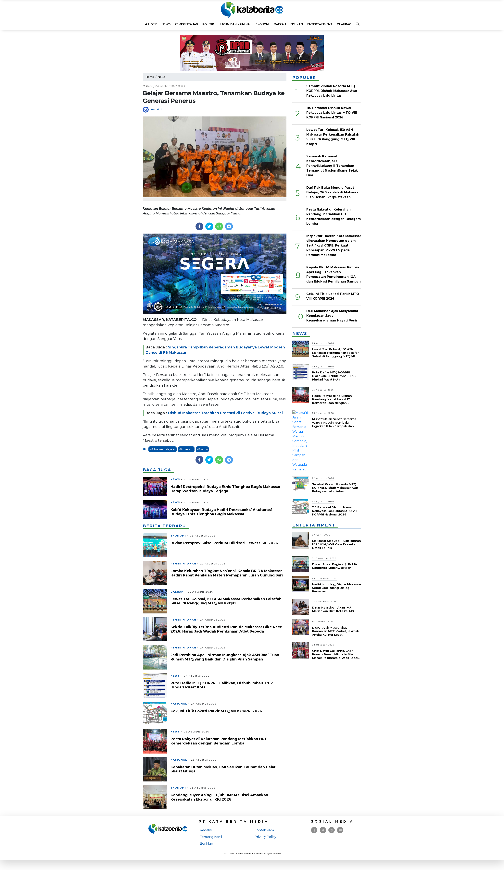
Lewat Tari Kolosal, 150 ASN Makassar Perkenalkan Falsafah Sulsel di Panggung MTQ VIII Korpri (226, 601)
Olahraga (345, 24)
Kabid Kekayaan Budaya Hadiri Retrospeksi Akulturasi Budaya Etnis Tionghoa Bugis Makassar (221, 512)
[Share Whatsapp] (219, 226)
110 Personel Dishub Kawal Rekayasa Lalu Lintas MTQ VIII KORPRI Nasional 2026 (331, 112)
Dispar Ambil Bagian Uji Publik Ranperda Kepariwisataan (335, 566)
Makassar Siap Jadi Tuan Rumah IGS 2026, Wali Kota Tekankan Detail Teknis (336, 544)
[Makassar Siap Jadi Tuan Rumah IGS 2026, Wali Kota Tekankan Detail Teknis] (300, 540)
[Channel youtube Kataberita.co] (340, 830)
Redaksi (156, 109)
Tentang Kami (211, 837)
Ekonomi (263, 24)
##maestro (186, 449)
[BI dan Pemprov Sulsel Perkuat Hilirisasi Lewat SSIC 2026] (155, 545)
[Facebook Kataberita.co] (314, 830)
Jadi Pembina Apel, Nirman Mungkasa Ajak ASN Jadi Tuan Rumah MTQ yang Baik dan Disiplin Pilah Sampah (224, 657)
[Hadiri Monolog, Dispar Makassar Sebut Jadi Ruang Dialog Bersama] (300, 583)
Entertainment (319, 24)
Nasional (178, 703)
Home (152, 24)
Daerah (280, 24)
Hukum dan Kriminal (235, 24)
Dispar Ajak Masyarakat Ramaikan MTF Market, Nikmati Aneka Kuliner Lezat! (335, 631)
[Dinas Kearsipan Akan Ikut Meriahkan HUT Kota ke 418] (300, 607)
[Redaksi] (147, 109)
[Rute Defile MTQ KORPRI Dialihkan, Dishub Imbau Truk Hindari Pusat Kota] (155, 685)
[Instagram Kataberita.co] (331, 830)
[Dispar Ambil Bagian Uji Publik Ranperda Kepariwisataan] (300, 563)
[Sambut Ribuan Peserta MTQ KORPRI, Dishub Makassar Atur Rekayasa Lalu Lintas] (300, 483)
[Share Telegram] (229, 226)
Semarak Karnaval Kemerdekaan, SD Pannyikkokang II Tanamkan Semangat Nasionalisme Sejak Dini (332, 165)
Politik (208, 24)
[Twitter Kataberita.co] (322, 830)
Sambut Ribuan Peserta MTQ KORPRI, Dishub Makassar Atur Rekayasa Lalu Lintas (331, 90)
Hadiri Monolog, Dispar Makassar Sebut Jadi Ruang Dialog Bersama (336, 587)
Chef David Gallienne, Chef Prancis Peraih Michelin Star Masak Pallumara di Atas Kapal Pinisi (335, 656)
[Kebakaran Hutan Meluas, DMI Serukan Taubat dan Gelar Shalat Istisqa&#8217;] (155, 769)
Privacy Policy (265, 837)
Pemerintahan (186, 24)
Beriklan (206, 843)
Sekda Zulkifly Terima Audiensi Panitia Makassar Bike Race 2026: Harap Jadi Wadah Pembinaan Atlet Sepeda (226, 629)
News (166, 24)
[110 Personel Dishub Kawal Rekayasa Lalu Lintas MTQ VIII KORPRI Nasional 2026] (300, 507)
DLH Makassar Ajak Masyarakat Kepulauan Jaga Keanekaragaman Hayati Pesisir (333, 315)
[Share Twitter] (209, 226)
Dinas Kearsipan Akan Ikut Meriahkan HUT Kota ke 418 (333, 609)
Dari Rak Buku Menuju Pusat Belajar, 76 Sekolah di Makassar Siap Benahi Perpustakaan (333, 192)
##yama (202, 449)
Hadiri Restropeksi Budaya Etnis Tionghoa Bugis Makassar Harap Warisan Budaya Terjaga (225, 489)
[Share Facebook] (199, 226)
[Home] (252, 9)
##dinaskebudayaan (162, 449)
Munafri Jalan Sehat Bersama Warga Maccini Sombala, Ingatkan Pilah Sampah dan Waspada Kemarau (334, 424)
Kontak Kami (264, 830)
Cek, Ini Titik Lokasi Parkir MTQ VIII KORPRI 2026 (216, 711)
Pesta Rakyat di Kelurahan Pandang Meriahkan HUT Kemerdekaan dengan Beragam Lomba (218, 741)
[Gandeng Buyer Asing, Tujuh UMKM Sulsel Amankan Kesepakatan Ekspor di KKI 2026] (155, 797)
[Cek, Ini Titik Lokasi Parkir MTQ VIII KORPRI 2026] (155, 713)
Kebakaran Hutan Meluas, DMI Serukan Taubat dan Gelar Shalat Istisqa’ (223, 769)
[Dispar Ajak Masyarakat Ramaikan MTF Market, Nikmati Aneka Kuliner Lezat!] (300, 627)
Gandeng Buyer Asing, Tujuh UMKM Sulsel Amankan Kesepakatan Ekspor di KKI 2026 (219, 797)
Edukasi (296, 24)
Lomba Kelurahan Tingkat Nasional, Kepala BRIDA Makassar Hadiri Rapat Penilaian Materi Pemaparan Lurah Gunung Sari (226, 573)
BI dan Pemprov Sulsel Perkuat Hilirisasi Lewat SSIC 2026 (224, 543)
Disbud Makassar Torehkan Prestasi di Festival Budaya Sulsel (225, 413)
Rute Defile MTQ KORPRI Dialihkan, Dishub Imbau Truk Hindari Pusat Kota (221, 685)
